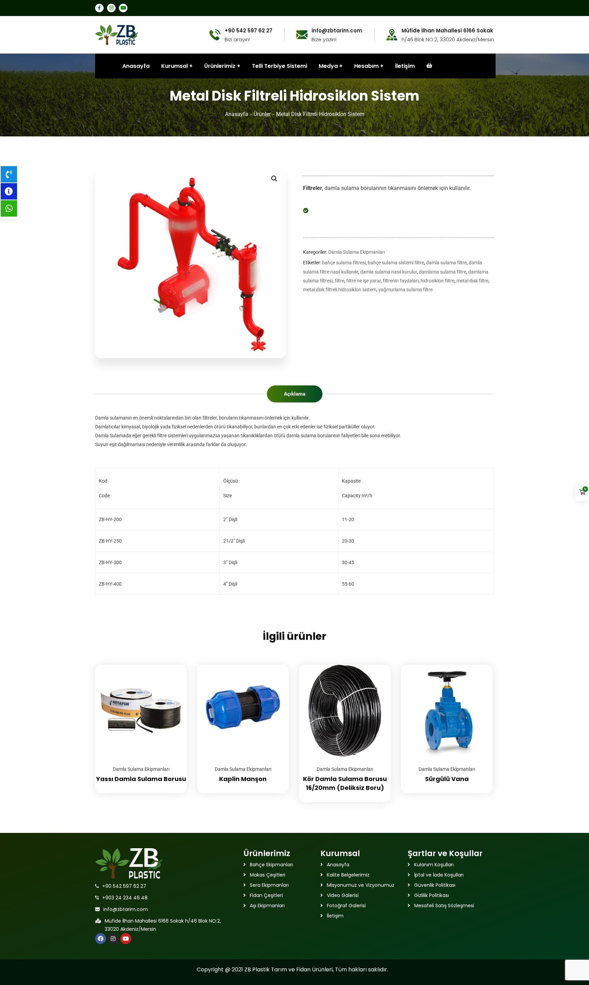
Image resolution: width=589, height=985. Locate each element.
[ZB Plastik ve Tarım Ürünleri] (117, 34)
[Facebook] (100, 938)
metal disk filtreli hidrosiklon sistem (339, 289)
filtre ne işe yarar (363, 280)
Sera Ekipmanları (269, 885)
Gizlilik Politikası (431, 895)
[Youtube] (125, 938)
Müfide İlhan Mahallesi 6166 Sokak (447, 30)
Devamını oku (173, 665)
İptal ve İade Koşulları (439, 874)
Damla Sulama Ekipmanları (356, 252)
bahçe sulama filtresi (344, 262)
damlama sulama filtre (442, 272)
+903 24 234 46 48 (125, 897)
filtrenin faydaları (401, 280)
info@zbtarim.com (125, 909)
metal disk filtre (472, 280)
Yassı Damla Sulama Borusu (141, 779)
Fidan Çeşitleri (266, 895)
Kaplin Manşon (243, 779)
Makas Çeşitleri (267, 874)
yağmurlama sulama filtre (405, 289)
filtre (339, 280)
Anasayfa (236, 114)
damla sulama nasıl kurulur (388, 272)
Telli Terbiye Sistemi (279, 66)
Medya (328, 66)
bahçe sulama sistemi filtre (396, 262)
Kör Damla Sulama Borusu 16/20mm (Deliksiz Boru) (345, 783)
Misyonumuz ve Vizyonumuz (360, 885)
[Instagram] (113, 938)
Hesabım (366, 66)
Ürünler (262, 114)
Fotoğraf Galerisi (346, 905)
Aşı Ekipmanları (267, 905)
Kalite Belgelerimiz (348, 874)
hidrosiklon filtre (437, 280)
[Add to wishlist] (173, 682)
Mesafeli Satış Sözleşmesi (444, 905)
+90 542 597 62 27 (124, 886)
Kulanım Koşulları (434, 864)
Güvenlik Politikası (434, 885)
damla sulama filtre (446, 262)
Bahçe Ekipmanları (271, 864)
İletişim (405, 66)
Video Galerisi (343, 895)
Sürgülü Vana (447, 779)
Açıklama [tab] (294, 394)
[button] (274, 179)
